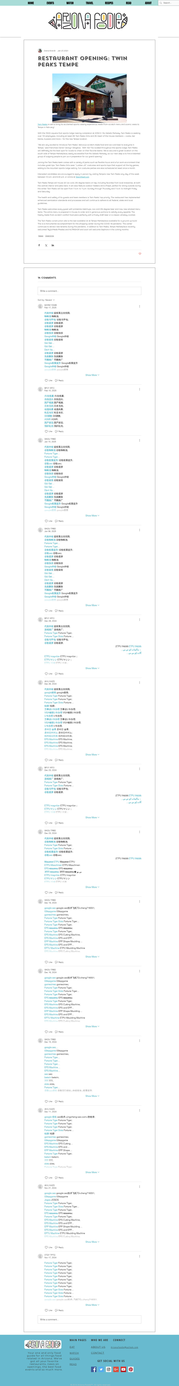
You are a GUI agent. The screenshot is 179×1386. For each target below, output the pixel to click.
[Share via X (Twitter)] (46, 245)
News (40, 236)
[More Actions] (139, 306)
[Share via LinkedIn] (52, 245)
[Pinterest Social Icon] (131, 1369)
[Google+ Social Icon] (116, 1369)
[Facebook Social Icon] (93, 1369)
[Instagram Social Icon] (108, 1369)
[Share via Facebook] (39, 245)
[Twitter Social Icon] (101, 1369)
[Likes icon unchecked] (46, 380)
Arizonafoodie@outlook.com (124, 1347)
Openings (49, 236)
